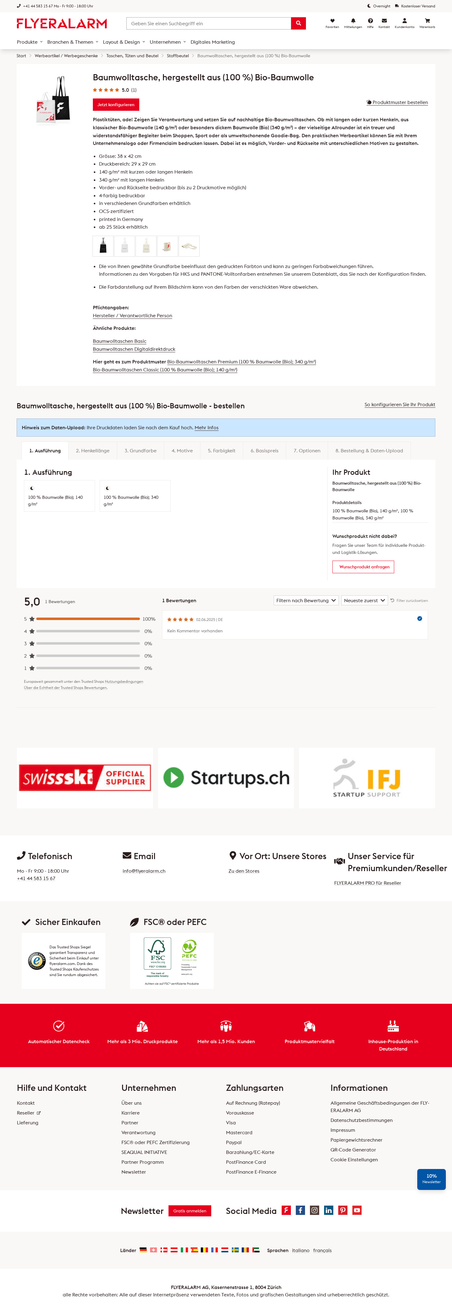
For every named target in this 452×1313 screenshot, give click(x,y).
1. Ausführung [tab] (45, 450)
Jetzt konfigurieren (115, 104)
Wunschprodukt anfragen (364, 567)
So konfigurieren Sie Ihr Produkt (400, 404)
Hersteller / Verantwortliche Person (132, 315)
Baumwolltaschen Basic (119, 341)
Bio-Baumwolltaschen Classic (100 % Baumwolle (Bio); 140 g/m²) (165, 369)
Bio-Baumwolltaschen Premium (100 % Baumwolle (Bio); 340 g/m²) (241, 361)
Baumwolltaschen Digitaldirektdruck (134, 349)
